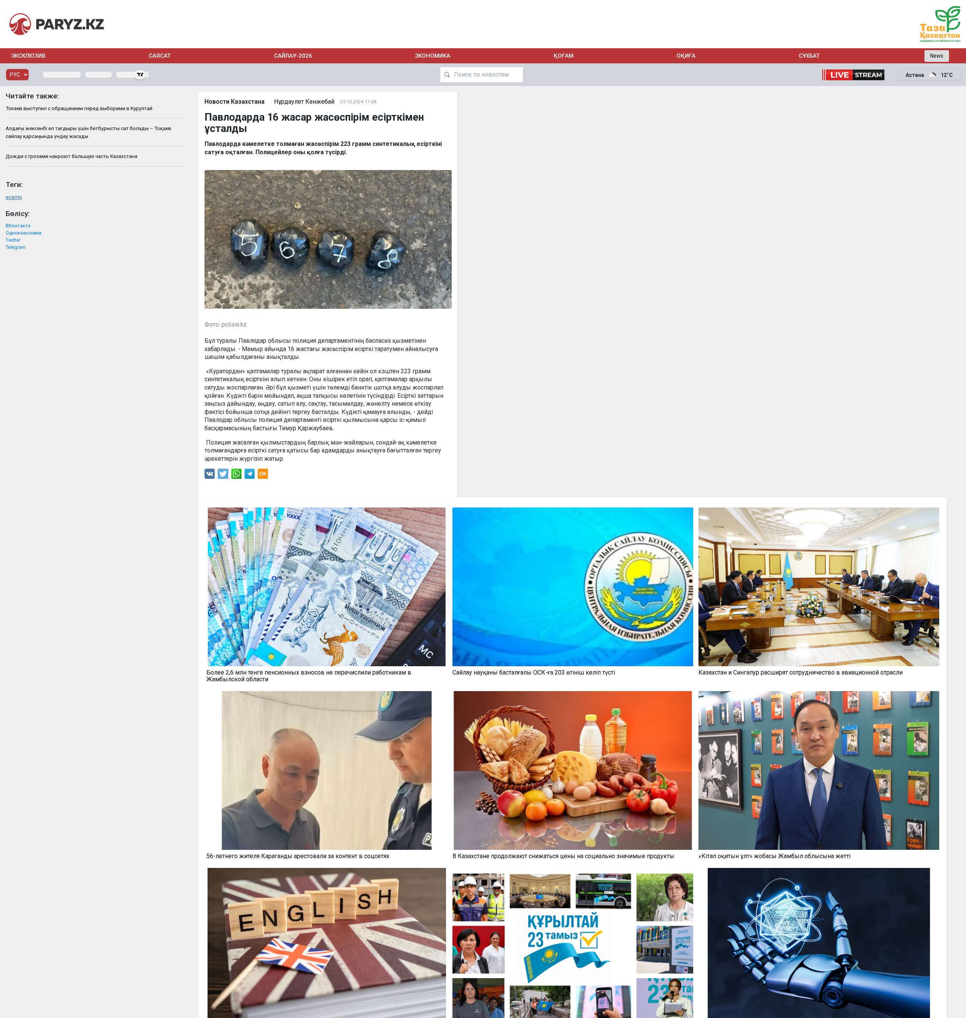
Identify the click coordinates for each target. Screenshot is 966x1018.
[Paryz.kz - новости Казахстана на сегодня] (56, 24)
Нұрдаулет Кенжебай (304, 101)
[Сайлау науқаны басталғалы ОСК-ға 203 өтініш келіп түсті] (572, 586)
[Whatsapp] (236, 476)
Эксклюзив (28, 55)
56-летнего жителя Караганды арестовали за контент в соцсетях (297, 856)
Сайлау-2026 (293, 55)
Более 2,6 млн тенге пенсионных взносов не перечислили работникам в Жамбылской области (308, 676)
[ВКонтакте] (210, 476)
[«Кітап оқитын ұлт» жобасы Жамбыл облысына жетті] (818, 770)
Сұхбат (809, 55)
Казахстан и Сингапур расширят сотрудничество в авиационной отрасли (800, 672)
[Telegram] (250, 476)
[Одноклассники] (263, 476)
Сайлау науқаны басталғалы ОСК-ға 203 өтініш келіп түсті (533, 672)
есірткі (14, 197)
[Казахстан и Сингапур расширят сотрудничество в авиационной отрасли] (818, 586)
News (936, 56)
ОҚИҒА (686, 55)
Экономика (432, 55)
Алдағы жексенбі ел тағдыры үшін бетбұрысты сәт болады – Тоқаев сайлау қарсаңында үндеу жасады (88, 132)
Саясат (160, 55)
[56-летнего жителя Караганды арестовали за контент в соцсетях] (326, 770)
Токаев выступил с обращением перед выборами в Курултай (79, 108)
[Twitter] (223, 476)
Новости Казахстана (235, 101)
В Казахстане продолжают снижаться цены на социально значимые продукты (563, 856)
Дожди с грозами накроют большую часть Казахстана (71, 156)
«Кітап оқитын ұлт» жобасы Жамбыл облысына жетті (774, 856)
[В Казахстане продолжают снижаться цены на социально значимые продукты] (572, 770)
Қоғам (564, 55)
